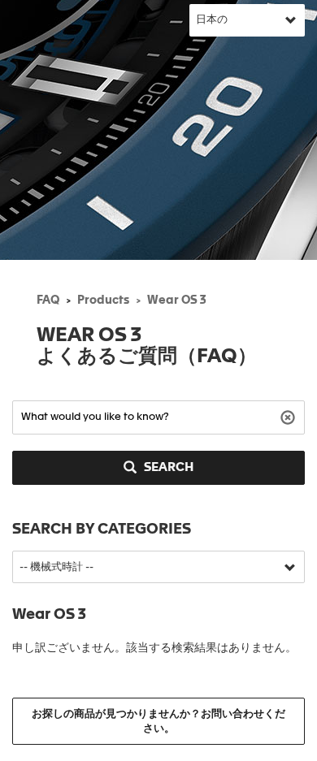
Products (103, 300)
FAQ (48, 300)
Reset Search (289, 416)
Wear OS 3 (176, 300)
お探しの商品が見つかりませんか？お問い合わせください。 (158, 721)
